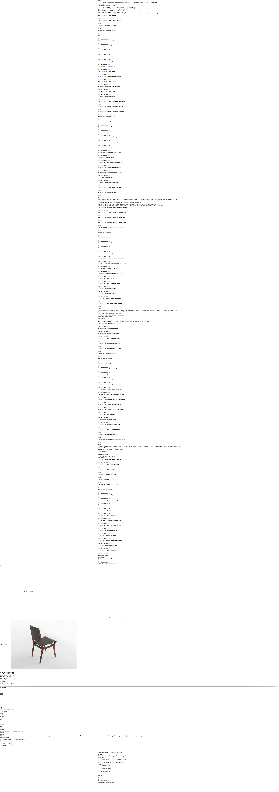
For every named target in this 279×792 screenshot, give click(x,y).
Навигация (105, 752)
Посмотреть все (6, 743)
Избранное (101, 762)
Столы (118, 4)
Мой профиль (119, 762)
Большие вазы (102, 313)
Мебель (100, 0)
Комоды (100, 10)
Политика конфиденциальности (106, 782)
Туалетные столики (168, 4)
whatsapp (100, 775)
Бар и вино (107, 448)
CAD (4, 689)
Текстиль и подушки (118, 310)
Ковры (111, 310)
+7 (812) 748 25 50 (106, 768)
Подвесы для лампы (146, 205)
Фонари (113, 204)
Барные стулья (106, 4)
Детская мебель (102, 557)
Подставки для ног (121, 7)
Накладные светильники (120, 202)
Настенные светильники (133, 199)
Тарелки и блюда (132, 446)
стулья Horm (7, 709)
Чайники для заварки (110, 456)
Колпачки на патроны (109, 205)
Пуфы (128, 7)
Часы (102, 310)
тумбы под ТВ (120, 10)
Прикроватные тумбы (130, 9)
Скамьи (114, 5)
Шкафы (114, 10)
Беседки (100, 13)
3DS (1, 689)
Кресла (114, 7)
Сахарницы (101, 456)
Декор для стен (151, 310)
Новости (123, 759)
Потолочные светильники (105, 199)
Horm (1, 670)
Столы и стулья (102, 2)
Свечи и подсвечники (141, 310)
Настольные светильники (119, 199)
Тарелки (104, 451)
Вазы (99, 310)
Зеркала (106, 310)
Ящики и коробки (144, 321)
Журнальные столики (126, 4)
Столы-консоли (147, 4)
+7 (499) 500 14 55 (103, 563)
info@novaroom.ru (113, 563)
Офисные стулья (121, 12)
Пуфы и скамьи (143, 13)
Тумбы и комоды (102, 321)
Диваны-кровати (107, 7)
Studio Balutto (3, 721)
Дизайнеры (3, 567)
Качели (137, 13)
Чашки (121, 449)
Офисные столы (111, 12)
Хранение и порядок (117, 311)
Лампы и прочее (107, 200)
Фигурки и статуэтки (129, 310)
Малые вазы (109, 313)
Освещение (101, 197)
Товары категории (105, 18)
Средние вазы (117, 313)
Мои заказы (112, 762)
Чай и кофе (101, 448)
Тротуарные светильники (150, 204)
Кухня (99, 444)
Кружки (109, 449)
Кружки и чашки (112, 446)
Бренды (2, 568)
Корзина (106, 762)
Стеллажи (109, 10)
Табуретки (113, 4)
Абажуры (100, 205)
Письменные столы (157, 4)
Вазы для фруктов (103, 452)
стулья (2, 709)
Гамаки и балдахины (108, 13)
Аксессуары (114, 448)
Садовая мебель (152, 2)
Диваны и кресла (111, 2)
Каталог (2, 565)
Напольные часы (102, 315)
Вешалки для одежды (113, 321)
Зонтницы (122, 321)
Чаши (109, 452)
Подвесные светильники (134, 202)
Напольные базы (124, 205)
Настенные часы (112, 315)
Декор (99, 308)
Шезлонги (133, 7)
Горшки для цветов (161, 310)
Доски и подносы (164, 446)
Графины (100, 454)
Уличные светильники (160, 199)
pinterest (101, 779)
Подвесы (137, 205)
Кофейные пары (102, 449)
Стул (2, 672)
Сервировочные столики (104, 5)
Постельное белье (107, 316)
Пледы (100, 316)
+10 (101, 17)
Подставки (101, 457)
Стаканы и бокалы (103, 446)
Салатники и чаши (143, 446)
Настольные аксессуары (104, 311)
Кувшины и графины (154, 446)
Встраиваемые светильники (105, 202)
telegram (100, 773)
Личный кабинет (113, 752)
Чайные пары (115, 449)
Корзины (127, 321)
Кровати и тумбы (121, 2)
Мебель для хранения (132, 2)
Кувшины (105, 454)
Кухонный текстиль (175, 446)
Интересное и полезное (138, 311)
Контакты (120, 752)
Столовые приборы (122, 446)
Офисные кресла (102, 12)
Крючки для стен (134, 321)
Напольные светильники (147, 199)
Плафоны (132, 205)
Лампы (117, 205)
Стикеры (100, 320)
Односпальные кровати (116, 9)
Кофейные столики (138, 4)
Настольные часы (122, 315)
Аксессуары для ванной (173, 310)
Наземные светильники (104, 204)
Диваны (100, 7)
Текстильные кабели (157, 205)
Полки (104, 10)
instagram (101, 777)
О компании (117, 759)
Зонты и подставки (129, 13)
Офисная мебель (143, 2)
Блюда (99, 451)
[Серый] (139, 686)
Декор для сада (127, 311)
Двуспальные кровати (104, 9)
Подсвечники (101, 318)
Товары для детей (103, 555)
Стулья (100, 4)
